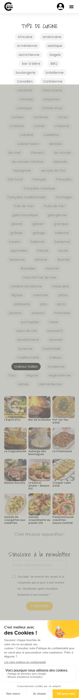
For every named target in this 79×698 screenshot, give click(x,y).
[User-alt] (60, 6)
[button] (71, 6)
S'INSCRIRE (39, 606)
